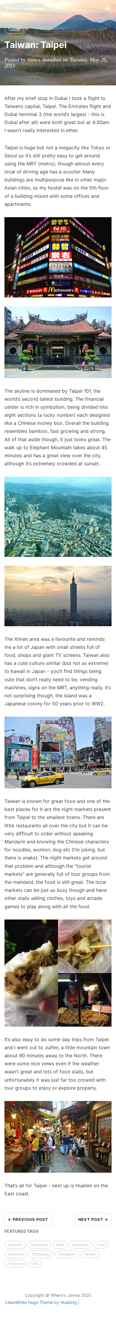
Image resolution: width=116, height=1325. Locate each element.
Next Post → (93, 1219)
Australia (15, 1244)
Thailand (15, 1263)
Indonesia (81, 1244)
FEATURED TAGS (21, 1231)
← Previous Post (28, 1219)
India (60, 1244)
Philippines (41, 1254)
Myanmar (16, 1254)
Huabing (68, 1302)
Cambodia (39, 1244)
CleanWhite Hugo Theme (29, 1302)
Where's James (24, 8)
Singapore (67, 1254)
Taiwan (14, 29)
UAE (34, 1263)
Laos (101, 1244)
